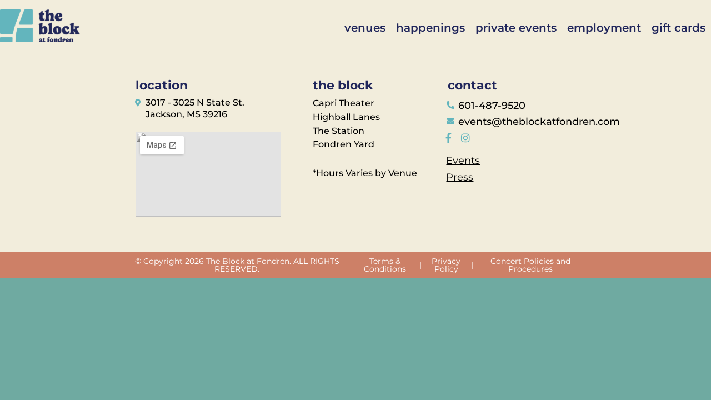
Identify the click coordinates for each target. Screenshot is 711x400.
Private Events (516, 27)
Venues (364, 27)
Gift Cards (678, 27)
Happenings (430, 27)
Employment (604, 27)
